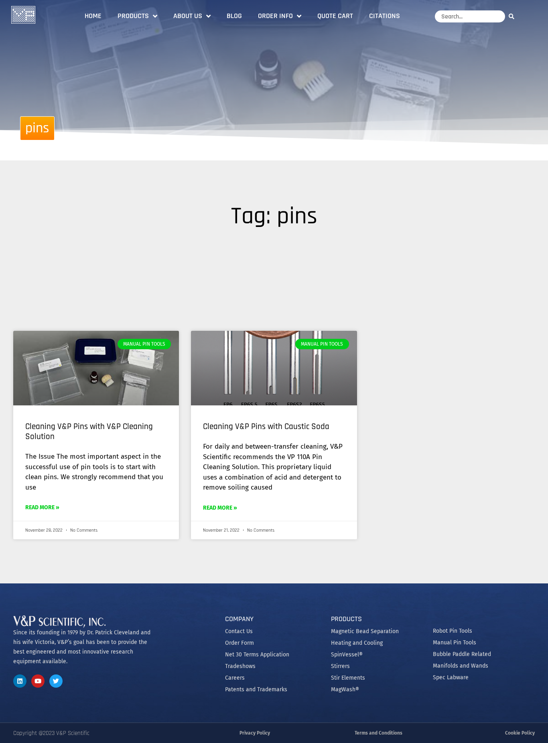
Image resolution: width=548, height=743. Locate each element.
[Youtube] (38, 681)
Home (93, 15)
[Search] (513, 16)
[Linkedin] (19, 681)
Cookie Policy (520, 733)
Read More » (42, 507)
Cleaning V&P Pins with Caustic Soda (266, 426)
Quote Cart (335, 15)
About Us (187, 15)
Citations (384, 15)
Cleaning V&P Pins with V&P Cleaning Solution (89, 431)
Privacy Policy (254, 733)
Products (133, 15)
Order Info (275, 15)
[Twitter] (56, 681)
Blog (234, 15)
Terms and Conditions (378, 733)
